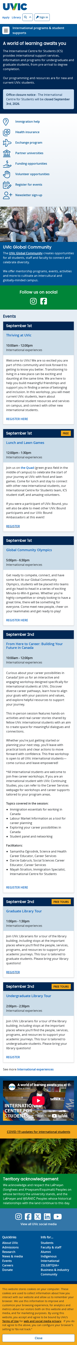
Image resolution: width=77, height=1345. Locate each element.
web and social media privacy (42, 1321)
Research (8, 1252)
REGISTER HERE (17, 419)
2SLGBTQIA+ (50, 1265)
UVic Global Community (26, 253)
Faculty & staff (51, 1247)
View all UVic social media (39, 1224)
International (50, 1261)
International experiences (35, 1069)
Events (7, 1261)
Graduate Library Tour (24, 911)
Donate (7, 1270)
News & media (12, 1256)
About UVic (10, 1243)
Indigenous (49, 1256)
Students (47, 1243)
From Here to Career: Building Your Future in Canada (34, 646)
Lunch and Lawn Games (25, 442)
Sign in (43, 17)
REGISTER (13, 526)
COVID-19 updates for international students (38, 1132)
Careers (7, 1265)
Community (49, 1274)
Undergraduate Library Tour (28, 996)
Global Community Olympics (29, 550)
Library (16, 17)
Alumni (46, 1252)
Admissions (10, 1247)
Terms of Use (10, 1321)
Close (38, 1338)
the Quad (27, 468)
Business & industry (55, 1270)
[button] (27, 17)
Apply (6, 17)
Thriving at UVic (18, 335)
